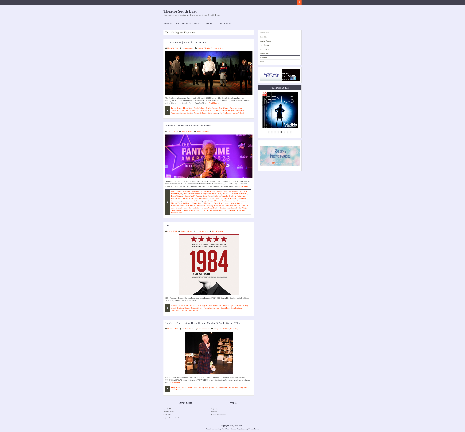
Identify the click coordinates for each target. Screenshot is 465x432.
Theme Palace (253, 429)
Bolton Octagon (176, 194)
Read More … (214, 103)
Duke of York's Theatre (193, 196)
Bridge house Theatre (178, 387)
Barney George (176, 108)
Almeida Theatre (177, 305)
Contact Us (167, 415)
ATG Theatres (264, 49)
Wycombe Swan (176, 213)
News (197, 23)
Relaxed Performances (218, 415)
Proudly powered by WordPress (217, 429)
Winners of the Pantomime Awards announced (188, 125)
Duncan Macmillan (215, 305)
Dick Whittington (177, 196)
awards (219, 191)
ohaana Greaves (236, 203)
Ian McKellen (214, 198)
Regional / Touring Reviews (207, 48)
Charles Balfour (199, 108)
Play (213, 231)
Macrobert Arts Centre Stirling (224, 201)
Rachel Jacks (233, 387)
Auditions (214, 412)
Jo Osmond (198, 201)
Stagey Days (215, 409)
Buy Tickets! (181, 23)
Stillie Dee (187, 208)
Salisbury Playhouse (214, 206)
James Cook (242, 198)
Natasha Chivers (196, 308)
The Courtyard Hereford (228, 208)
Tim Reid (184, 310)
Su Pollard (196, 208)
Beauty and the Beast (231, 191)
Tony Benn (243, 387)
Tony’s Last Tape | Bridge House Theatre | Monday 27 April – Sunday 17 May (203, 323)
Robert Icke (225, 308)
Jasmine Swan (176, 201)
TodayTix (263, 37)
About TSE (167, 409)
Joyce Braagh (208, 201)
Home (166, 23)
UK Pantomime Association (212, 210)
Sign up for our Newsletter (172, 418)
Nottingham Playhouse (222, 203)
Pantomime (205, 131)
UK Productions (229, 210)
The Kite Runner (225, 113)
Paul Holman (190, 206)
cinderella (226, 194)
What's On (219, 231)
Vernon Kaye (240, 210)
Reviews (210, 23)
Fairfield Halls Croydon (179, 198)
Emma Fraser (207, 196)
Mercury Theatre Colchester (180, 203)
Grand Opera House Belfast (198, 198)
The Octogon (242, 208)
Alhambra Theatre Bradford (192, 191)
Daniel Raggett (202, 305)
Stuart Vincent (213, 113)
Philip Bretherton (222, 387)
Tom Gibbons (193, 310)
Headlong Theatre (183, 308)
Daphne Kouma (211, 108)
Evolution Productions (237, 196)
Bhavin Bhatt (187, 108)
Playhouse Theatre (185, 113)
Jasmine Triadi (187, 201)
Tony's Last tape (176, 390)
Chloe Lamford (189, 305)
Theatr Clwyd (176, 210)
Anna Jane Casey (210, 191)
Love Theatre (264, 45)
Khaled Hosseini (205, 110)
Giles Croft (184, 110)
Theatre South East (180, 11)
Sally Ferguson (227, 206)
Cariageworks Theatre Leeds (211, 194)
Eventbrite (263, 57)
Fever (262, 62)
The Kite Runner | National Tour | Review (185, 42)
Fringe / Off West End (221, 329)
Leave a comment (202, 231)
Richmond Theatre (200, 113)
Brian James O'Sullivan (192, 194)
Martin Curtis (192, 387)
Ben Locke (243, 191)
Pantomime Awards (177, 206)
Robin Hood (201, 206)
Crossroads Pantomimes (239, 194)
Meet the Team (168, 412)
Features (224, 23)
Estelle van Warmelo (220, 196)
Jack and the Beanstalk (228, 198)
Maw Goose (241, 201)
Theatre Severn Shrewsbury (191, 210)
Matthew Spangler (227, 110)
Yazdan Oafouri (238, 113)
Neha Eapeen (207, 203)
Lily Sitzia (216, 110)
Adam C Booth (176, 191)
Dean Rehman (223, 108)
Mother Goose (197, 203)
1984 (167, 225)
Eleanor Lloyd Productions (232, 305)
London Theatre (265, 41)
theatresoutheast (187, 48)
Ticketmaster (264, 53)
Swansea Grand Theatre (210, 208)
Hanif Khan (194, 110)
